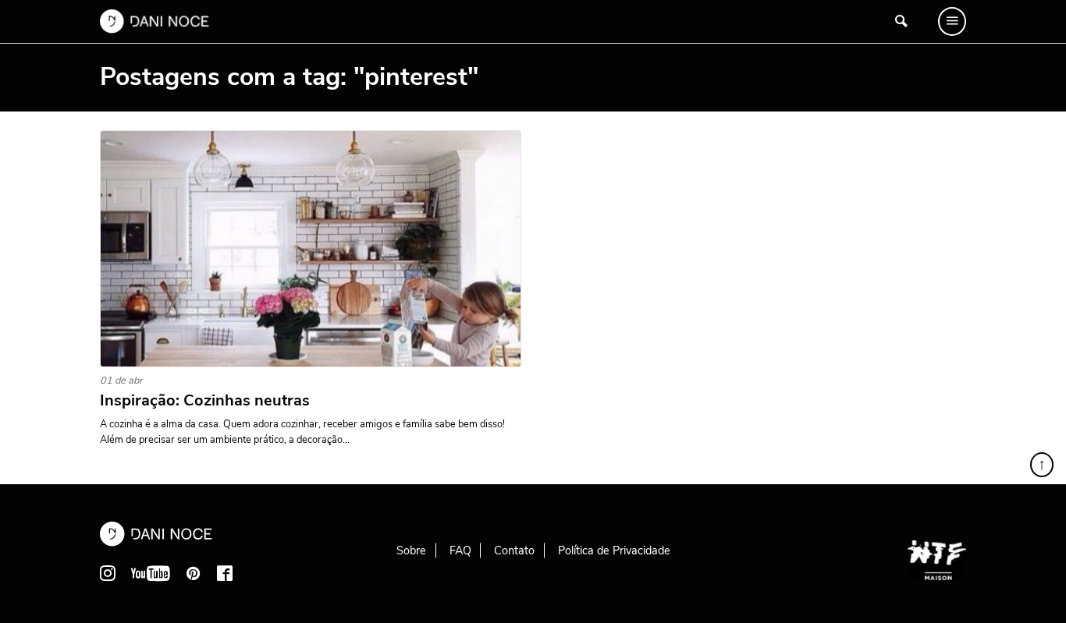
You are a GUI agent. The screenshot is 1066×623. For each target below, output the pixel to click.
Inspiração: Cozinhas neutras (205, 400)
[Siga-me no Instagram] (107, 573)
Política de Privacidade (614, 550)
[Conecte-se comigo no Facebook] (225, 573)
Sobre (411, 550)
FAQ (460, 550)
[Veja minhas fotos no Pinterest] (193, 573)
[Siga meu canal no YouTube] (150, 573)
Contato (514, 550)
